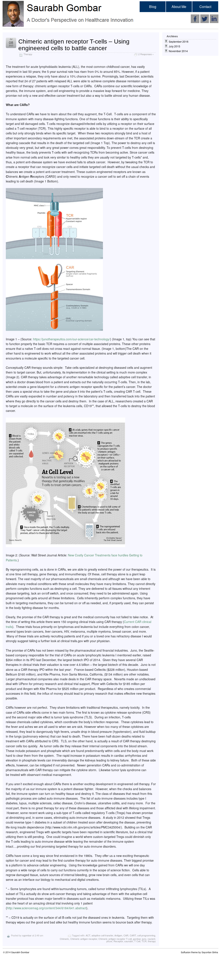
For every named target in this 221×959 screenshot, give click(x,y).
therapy (152, 941)
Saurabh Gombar (20, 952)
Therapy (28, 54)
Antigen (118, 935)
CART (133, 935)
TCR (144, 941)
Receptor (118, 941)
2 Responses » (146, 54)
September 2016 (178, 41)
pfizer (109, 941)
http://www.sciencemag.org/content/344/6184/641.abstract (46, 908)
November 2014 (178, 51)
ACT (88, 935)
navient (151, 938)
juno (144, 938)
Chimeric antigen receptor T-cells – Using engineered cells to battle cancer (73, 44)
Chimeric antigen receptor (83, 938)
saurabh (128, 941)
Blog (152, 6)
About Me (179, 6)
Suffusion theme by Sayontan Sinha (199, 952)
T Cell (137, 941)
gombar (137, 938)
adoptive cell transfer (102, 935)
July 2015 (174, 46)
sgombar (27, 935)
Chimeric (64, 938)
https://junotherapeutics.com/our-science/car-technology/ (71, 339)
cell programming (146, 935)
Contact (205, 6)
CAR (125, 935)
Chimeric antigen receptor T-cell (115, 938)
